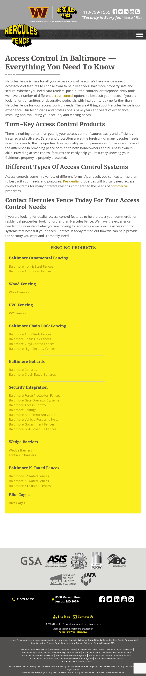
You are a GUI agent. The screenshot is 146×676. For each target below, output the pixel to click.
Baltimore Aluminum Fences (30, 271)
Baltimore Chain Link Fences (30, 339)
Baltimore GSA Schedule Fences (32, 429)
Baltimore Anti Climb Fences (30, 334)
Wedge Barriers (20, 450)
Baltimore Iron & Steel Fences (31, 266)
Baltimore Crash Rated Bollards (32, 374)
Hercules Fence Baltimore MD (21, 666)
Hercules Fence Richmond (110, 666)
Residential (71, 181)
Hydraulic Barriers (22, 455)
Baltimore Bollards (23, 369)
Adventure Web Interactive (73, 631)
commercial (120, 186)
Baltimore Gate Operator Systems (34, 400)
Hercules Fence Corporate (92, 672)
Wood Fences (19, 292)
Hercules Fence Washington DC (36, 672)
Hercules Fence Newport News (50, 666)
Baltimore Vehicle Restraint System (35, 419)
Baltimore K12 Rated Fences (30, 486)
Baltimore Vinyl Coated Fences (31, 344)
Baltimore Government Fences (31, 424)
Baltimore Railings (22, 410)
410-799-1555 (96, 12)
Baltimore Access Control (28, 405)
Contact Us (85, 616)
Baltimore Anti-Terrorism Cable (32, 415)
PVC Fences (17, 313)
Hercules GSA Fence (115, 672)
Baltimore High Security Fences (32, 348)
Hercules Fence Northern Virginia (82, 666)
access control (62, 95)
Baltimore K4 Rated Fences (29, 476)
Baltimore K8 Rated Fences (29, 481)
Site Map (64, 616)
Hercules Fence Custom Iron (65, 672)
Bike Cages (17, 503)
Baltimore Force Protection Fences (34, 395)
